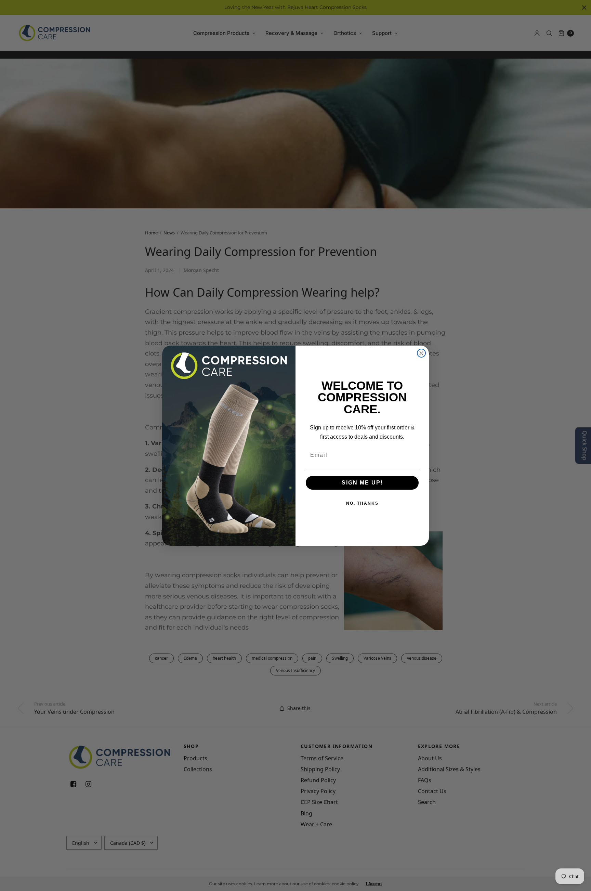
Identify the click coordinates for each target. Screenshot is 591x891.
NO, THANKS (362, 503)
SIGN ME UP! (362, 483)
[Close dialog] (421, 353)
